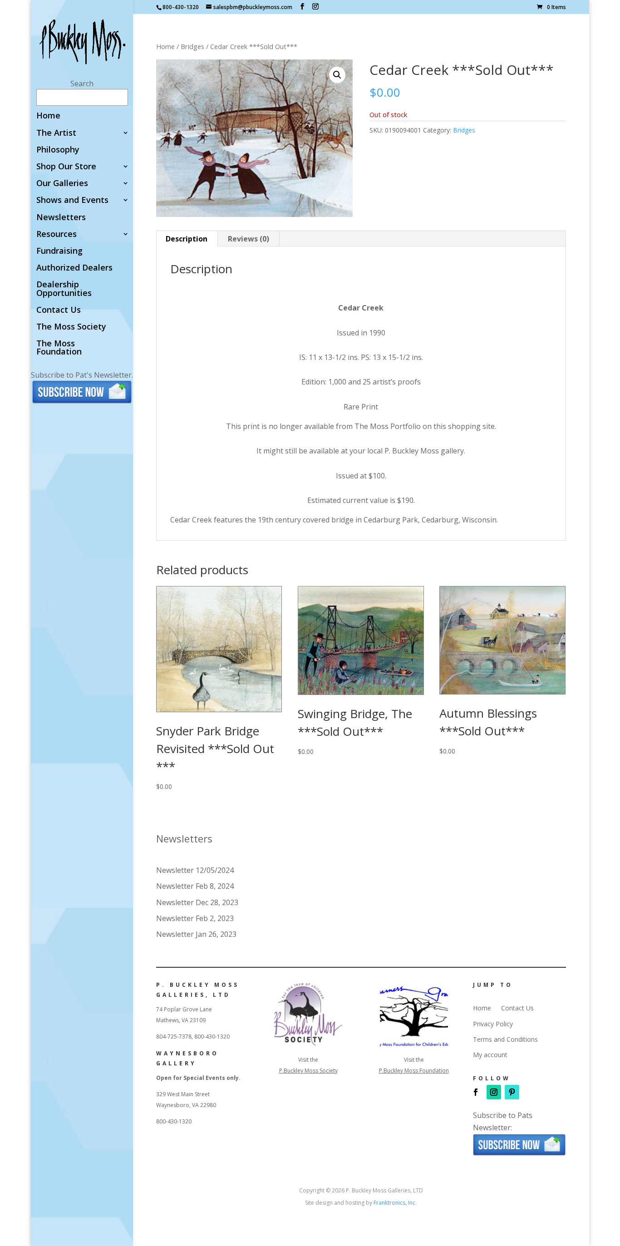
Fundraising (59, 251)
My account (490, 1055)
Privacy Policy (493, 1024)
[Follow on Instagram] (494, 1092)
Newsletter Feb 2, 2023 (195, 918)
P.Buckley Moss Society (308, 1070)
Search (81, 84)
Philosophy (57, 150)
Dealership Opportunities (64, 289)
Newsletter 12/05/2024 (195, 870)
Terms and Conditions (505, 1039)
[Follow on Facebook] (475, 1092)
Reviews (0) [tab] (248, 239)
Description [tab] (186, 239)
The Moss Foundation (59, 348)
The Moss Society (71, 327)
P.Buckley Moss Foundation (414, 1070)
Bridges (192, 46)
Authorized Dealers (74, 268)
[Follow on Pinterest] (512, 1092)
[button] (337, 75)
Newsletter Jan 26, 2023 (196, 934)
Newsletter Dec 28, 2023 (197, 902)
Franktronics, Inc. (395, 1203)
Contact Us (58, 310)
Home (48, 116)
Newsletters (61, 217)
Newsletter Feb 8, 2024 (195, 886)
